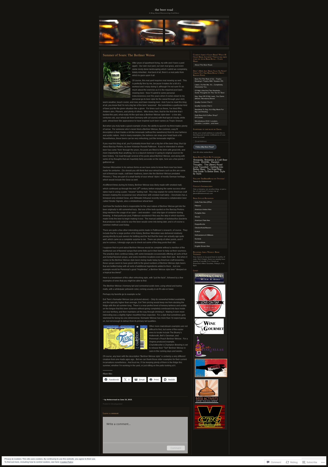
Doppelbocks (200, 224)
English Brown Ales (202, 246)
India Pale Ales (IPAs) (203, 202)
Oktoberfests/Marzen (203, 228)
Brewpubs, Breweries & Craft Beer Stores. (210, 161)
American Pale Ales (202, 220)
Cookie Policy (66, 462)
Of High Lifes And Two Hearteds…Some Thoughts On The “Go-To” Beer (209, 92)
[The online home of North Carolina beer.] (211, 376)
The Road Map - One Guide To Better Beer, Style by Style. (209, 171)
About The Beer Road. (204, 65)
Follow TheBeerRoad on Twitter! (209, 178)
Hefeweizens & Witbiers (204, 235)
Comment (175, 447)
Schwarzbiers (200, 242)
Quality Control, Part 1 (203, 106)
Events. (205, 161)
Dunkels (198, 239)
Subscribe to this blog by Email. (207, 129)
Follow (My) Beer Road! (205, 147)
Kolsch (197, 231)
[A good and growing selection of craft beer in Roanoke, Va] (209, 356)
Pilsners (198, 206)
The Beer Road (164, 9)
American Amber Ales (203, 209)
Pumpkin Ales (200, 213)
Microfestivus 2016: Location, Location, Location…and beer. (207, 122)
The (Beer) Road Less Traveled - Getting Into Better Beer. (208, 167)
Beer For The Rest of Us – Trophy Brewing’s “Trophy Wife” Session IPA (209, 80)
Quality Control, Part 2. (204, 102)
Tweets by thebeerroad (202, 181)
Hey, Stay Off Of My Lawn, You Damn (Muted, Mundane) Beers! (209, 97)
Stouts (197, 217)
